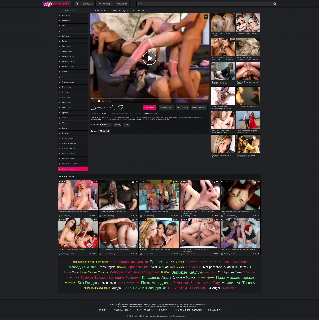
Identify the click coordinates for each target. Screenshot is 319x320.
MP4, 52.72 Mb (104, 131)
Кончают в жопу (68, 154)
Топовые (87, 4)
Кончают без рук (69, 148)
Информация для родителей (188, 310)
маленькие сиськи (133, 262)
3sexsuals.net (125, 304)
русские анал (159, 267)
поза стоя (71, 272)
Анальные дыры (68, 31)
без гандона (89, 283)
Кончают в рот (68, 159)
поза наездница (156, 283)
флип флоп (109, 282)
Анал (64, 26)
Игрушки (65, 133)
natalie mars (177, 267)
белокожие (102, 261)
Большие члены (68, 67)
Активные (66, 21)
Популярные (104, 4)
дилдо (116, 288)
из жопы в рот (228, 288)
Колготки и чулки (69, 143)
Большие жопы (68, 56)
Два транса (66, 102)
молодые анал (82, 267)
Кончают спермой (69, 164)
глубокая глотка (71, 277)
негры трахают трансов (94, 272)
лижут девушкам (193, 267)
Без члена (66, 46)
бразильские (138, 267)
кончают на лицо (232, 262)
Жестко (65, 123)
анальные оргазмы (237, 267)
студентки (206, 283)
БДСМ (64, 41)
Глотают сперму (68, 82)
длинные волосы (184, 277)
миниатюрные (206, 277)
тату (216, 283)
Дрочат (65, 113)
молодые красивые (124, 272)
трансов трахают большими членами (110, 277)
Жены (64, 118)
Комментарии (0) (199, 107)
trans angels (106, 267)
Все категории (68, 169)
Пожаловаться (166, 107)
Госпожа (65, 92)
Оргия (126, 125)
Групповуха (67, 97)
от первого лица (230, 272)
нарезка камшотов (83, 261)
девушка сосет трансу (196, 262)
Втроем (65, 77)
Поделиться (182, 107)
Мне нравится (93, 107)
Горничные (66, 87)
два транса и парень (129, 283)
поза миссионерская (235, 277)
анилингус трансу (238, 283)
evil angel (213, 288)
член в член (176, 261)
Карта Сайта (214, 310)
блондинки (156, 288)
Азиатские (66, 15)
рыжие (113, 262)
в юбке (165, 272)
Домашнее (66, 107)
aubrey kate (210, 272)
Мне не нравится (114, 107)
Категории (122, 4)
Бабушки (65, 36)
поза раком (133, 288)
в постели (197, 288)
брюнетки (159, 262)
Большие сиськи (68, 61)
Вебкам (65, 72)
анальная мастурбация (97, 288)
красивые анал (156, 277)
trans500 (212, 262)
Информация (149, 107)
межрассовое (212, 267)
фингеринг (70, 282)
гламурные (151, 272)
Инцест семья (68, 138)
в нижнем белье (186, 283)
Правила (163, 310)
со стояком (177, 288)
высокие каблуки (187, 272)
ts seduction (249, 272)
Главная (103, 310)
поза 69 (121, 267)
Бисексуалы (67, 51)
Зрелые (65, 128)
